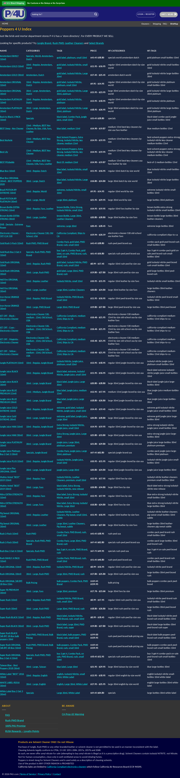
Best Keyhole (6, 140)
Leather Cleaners (74, 43)
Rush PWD (58, 43)
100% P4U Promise (15, 726)
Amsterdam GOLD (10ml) (12, 66)
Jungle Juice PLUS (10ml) (11, 461)
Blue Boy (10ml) (7, 171)
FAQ (165, 24)
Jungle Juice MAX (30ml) (11, 435)
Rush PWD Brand (14, 720)
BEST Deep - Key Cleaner (11, 128)
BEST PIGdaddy (7, 162)
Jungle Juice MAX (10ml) (11, 427)
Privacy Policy (44, 774)
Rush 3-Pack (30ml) (9, 542)
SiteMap (174, 24)
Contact (57, 774)
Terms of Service (28, 774)
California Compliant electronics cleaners (66, 767)
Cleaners (145, 24)
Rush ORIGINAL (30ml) (10, 574)
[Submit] (95, 14)
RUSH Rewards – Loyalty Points (22, 731)
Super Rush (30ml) (8, 609)
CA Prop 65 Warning (73, 714)
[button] (146, 14)
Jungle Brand (44, 43)
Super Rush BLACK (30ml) (12, 626)
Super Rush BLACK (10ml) (12, 617)
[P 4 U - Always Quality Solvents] (14, 13)
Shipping (157, 24)
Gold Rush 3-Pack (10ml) (11, 243)
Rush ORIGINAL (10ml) (10, 567)
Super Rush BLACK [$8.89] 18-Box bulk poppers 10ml (9, 636)
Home (5, 24)
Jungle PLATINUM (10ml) (11, 363)
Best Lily (4, 152)
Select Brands (96, 43)
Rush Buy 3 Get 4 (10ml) (11, 551)
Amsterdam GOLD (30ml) (12, 75)
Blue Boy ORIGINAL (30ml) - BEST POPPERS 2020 (11, 181)
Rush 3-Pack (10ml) (9, 534)
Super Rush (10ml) (8, 600)
